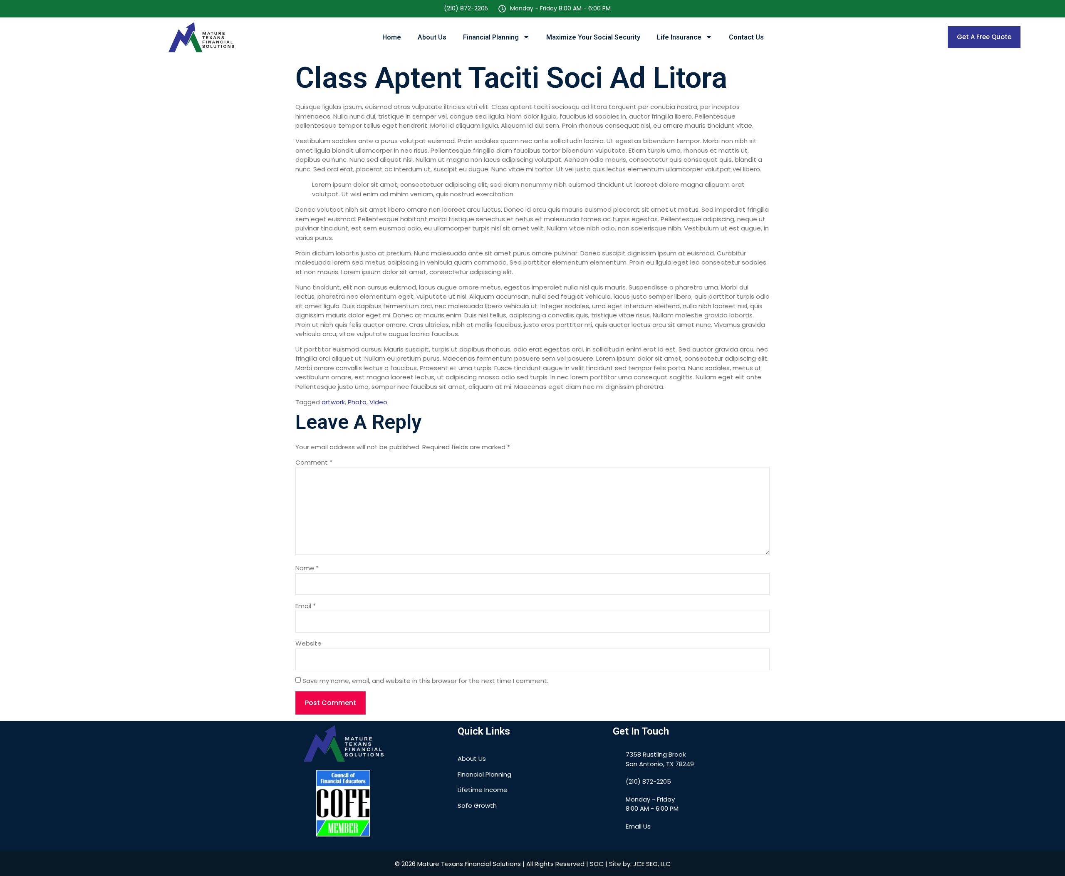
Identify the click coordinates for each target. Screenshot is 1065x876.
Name (307, 568)
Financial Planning (491, 37)
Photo (357, 402)
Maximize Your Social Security (593, 37)
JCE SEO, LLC (652, 863)
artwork (333, 402)
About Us (432, 37)
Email (305, 605)
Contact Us (746, 37)
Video (378, 402)
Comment (313, 462)
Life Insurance (679, 37)
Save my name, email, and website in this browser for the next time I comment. (425, 680)
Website (308, 643)
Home (391, 37)
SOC (597, 863)
